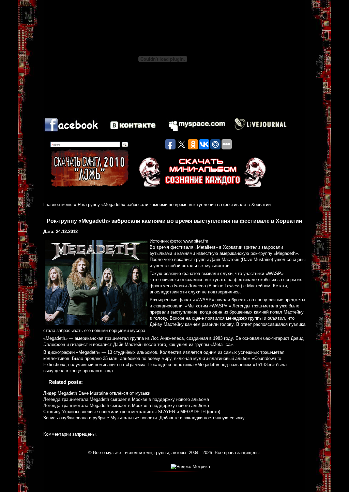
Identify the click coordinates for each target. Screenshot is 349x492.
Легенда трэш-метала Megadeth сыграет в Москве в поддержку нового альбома (126, 399)
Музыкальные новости (133, 417)
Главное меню (58, 204)
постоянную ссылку (224, 417)
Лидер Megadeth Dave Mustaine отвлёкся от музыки (96, 393)
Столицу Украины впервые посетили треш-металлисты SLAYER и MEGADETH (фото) (131, 411)
